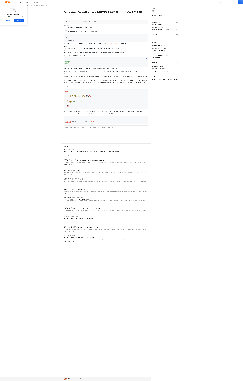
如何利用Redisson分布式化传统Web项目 (160, 71)
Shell (82, 197)
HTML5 (99, 127)
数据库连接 (84, 127)
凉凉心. (65, 149)
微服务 (28, 5)
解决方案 (20, 2)
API (75, 159)
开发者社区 (66, 8)
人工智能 (70, 207)
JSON (69, 216)
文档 (227, 2)
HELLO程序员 (66, 168)
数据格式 (108, 127)
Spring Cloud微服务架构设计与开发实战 (160, 55)
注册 (235, 2)
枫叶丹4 (65, 216)
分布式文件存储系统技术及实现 (158, 50)
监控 (70, 159)
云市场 (30, 2)
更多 (178, 42)
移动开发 (103, 127)
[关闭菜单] (2, 2)
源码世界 (65, 207)
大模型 (13, 2)
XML (112, 127)
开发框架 (73, 216)
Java (75, 127)
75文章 (79, 379)
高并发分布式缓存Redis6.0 (157, 66)
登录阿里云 (19, 20)
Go (77, 149)
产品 (16, 2)
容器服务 (42, 5)
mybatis (78, 127)
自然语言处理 (77, 216)
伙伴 (34, 2)
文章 (78, 8)
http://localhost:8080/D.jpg (112, 43)
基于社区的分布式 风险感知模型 (158, 68)
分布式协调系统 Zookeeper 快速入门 (159, 53)
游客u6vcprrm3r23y (67, 178)
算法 (73, 149)
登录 (240, 2)
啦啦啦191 (66, 159)
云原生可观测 (32, 5)
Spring (71, 127)
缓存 (73, 178)
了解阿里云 (41, 2)
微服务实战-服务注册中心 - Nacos (159, 48)
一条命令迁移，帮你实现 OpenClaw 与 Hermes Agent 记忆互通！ (165, 79)
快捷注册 (8, 20)
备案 (229, 2)
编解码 (73, 235)
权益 (24, 2)
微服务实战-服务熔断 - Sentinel (158, 45)
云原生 (71, 8)
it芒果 (69, 379)
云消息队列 (38, 5)
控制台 (232, 2)
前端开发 (94, 127)
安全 (77, 168)
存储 (75, 168)
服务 (37, 2)
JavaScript (89, 127)
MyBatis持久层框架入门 (157, 57)
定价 (27, 2)
